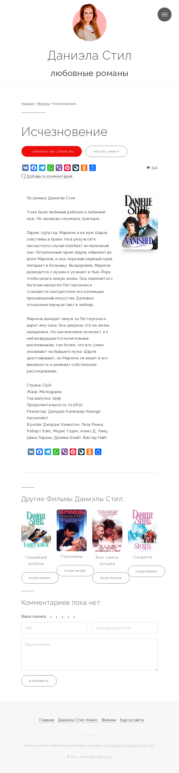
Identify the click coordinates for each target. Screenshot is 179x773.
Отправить (39, 681)
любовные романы (90, 73)
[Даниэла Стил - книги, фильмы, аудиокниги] (89, 22)
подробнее (40, 578)
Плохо (56, 617)
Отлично (74, 617)
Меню (165, 14)
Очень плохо (51, 617)
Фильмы (109, 720)
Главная (46, 720)
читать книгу (106, 151)
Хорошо (68, 617)
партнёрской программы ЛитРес (129, 745)
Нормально (62, 617)
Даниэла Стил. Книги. (78, 720)
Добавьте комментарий (49, 176)
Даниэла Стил (89, 55)
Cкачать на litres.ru (52, 151)
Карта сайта (132, 720)
